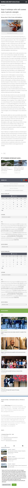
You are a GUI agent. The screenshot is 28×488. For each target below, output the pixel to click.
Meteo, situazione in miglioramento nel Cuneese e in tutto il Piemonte (6, 169)
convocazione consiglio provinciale (6, 232)
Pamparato (23, 234)
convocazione (18, 231)
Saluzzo (21, 238)
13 (24, 202)
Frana (22, 232)
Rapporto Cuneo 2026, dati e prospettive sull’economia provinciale (13, 352)
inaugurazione (3, 234)
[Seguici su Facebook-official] (21, 180)
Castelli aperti (5, 225)
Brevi (2, 330)
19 (21, 204)
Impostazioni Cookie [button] (6, 484)
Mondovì (15, 234)
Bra (2, 225)
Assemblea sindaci (23, 224)
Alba (2, 224)
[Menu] (26, 2)
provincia (10, 238)
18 (17, 204)
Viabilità (13, 449)
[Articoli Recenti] (5, 446)
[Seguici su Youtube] (26, 180)
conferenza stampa (8, 227)
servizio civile (7, 240)
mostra (20, 234)
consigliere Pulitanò (14, 229)
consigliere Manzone (5, 229)
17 (13, 204)
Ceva (12, 225)
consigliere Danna (22, 227)
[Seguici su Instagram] (24, 180)
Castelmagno (9, 225)
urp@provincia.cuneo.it (8, 438)
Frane (25, 232)
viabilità (16, 240)
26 (21, 206)
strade (12, 240)
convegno (11, 231)
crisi (12, 232)
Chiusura (15, 225)
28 (3, 208)
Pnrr (6, 236)
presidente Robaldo (15, 236)
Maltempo (3, 5)
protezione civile (4, 238)
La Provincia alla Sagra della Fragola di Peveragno (10, 390)
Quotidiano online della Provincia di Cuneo (10, 2)
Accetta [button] (14, 484)
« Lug (2, 210)
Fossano (19, 232)
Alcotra (5, 224)
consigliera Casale (15, 227)
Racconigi (13, 238)
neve (4, 153)
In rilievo (5, 330)
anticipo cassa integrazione (11, 224)
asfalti (18, 224)
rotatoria (17, 238)
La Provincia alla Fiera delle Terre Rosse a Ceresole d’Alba (11, 371)
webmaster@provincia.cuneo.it (11, 440)
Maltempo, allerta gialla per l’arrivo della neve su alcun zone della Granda (19, 169)
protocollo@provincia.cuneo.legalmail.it (10, 437)
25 (17, 206)
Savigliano (25, 238)
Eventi (5, 369)
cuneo (15, 232)
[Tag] (22, 446)
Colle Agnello (20, 225)
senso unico (3, 240)
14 (3, 204)
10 (13, 202)
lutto (6, 234)
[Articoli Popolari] (14, 446)
